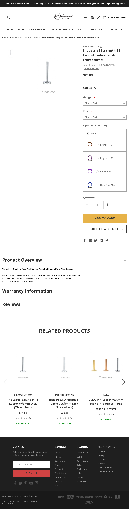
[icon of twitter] (20, 483)
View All (82, 481)
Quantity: (89, 197)
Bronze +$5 (106, 144)
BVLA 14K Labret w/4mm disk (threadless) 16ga (105, 401)
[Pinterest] (106, 240)
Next (123, 382)
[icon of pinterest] (26, 483)
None (93, 133)
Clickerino (82, 469)
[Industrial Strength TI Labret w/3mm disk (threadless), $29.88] (23, 364)
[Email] (90, 240)
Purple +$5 (105, 171)
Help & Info (97, 30)
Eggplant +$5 (106, 158)
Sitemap (34, 496)
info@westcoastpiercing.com (106, 3)
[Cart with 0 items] (105, 17)
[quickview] (37, 351)
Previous (5, 382)
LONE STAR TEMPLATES (19, 501)
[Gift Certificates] (93, 17)
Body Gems (82, 461)
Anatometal (82, 452)
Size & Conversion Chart (60, 460)
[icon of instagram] (36, 483)
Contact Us (115, 30)
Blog (57, 485)
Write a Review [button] (91, 68)
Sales (21, 30)
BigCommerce (8, 503)
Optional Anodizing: (96, 125)
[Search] (8, 17)
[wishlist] (37, 344)
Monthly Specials (62, 30)
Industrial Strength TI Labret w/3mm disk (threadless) (23, 403)
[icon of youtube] (31, 483)
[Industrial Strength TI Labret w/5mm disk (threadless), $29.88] (64, 364)
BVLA (79, 465)
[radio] (105, 160)
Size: (86, 111)
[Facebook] (84, 240)
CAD (85, 17)
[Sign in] (99, 17)
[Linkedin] (101, 240)
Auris (79, 456)
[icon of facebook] (15, 483)
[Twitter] (95, 240)
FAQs (57, 452)
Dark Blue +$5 (107, 184)
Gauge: (88, 97)
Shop (10, 30)
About (81, 30)
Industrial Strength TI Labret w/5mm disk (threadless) (64, 403)
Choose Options (23, 380)
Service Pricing (38, 30)
